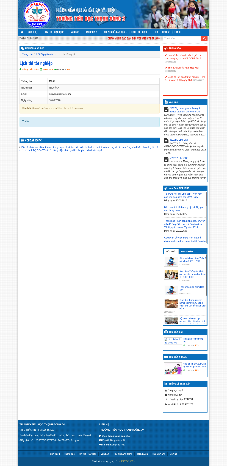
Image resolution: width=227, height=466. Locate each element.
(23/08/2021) (170, 62)
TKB (156, 32)
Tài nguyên (92, 32)
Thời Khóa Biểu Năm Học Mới (183, 67)
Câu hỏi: (27, 108)
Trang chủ (27, 54)
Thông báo (175, 48)
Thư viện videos (178, 357)
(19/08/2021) (169, 312)
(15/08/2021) (198, 80)
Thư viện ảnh (176, 332)
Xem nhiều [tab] (187, 251)
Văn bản (75, 32)
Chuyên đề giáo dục (114, 32)
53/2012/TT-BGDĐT (180, 158)
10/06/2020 (48, 69)
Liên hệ (178, 32)
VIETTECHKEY (127, 461)
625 (68, 69)
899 (196, 345)
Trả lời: (26, 121)
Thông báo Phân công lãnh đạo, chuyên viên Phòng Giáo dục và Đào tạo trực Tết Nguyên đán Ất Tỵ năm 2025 (184, 224)
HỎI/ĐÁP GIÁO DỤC (34, 48)
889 (196, 370)
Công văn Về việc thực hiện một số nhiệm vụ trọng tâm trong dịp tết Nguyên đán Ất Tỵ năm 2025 (185, 241)
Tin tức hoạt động (55, 32)
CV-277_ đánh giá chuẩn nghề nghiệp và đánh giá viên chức (185, 110)
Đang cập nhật (117, 440)
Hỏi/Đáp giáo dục (45, 54)
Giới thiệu (33, 32)
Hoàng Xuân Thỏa (30, 69)
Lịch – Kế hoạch (139, 32)
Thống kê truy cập (179, 384)
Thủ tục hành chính (122, 454)
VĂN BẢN (173, 102)
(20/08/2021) (170, 71)
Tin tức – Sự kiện (87, 454)
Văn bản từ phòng (179, 188)
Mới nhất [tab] (171, 251)
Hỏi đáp (166, 32)
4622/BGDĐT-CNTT (180, 139)
